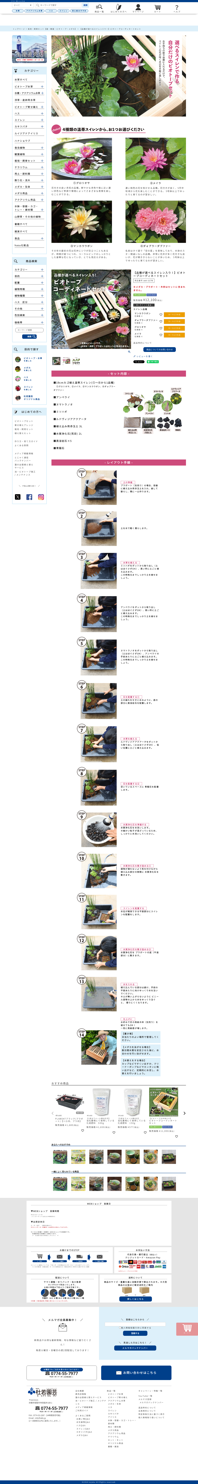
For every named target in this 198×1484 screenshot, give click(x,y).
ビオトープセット (24, 421)
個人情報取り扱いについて (151, 1417)
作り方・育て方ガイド (26, 441)
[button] (52, 1113)
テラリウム (21, 167)
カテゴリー (21, 269)
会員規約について (147, 1411)
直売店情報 (80, 1394)
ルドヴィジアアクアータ (71, 419)
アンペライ (63, 397)
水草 (18, 11)
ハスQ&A (81, 1425)
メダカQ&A (82, 1435)
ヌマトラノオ (64, 404)
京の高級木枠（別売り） (143, 1022)
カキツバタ (21, 126)
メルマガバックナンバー (152, 1402)
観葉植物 (20, 154)
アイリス (112, 1417)
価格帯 (18, 322)
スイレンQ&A (83, 1428)
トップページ (19, 29)
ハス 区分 (21, 302)
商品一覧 (111, 1391)
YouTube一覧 (145, 1396)
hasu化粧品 (22, 245)
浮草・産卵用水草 (25, 100)
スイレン (63, 11)
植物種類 (20, 295)
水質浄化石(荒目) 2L (69, 433)
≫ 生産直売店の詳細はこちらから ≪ (45, 1235)
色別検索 (20, 315)
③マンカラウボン (91, 386)
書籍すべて (21, 224)
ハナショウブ (22, 140)
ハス (51, 11)
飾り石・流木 (22, 180)
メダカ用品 (21, 193)
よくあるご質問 (83, 1415)
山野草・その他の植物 (28, 216)
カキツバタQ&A (84, 1432)
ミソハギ (61, 411)
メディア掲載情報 (24, 453)
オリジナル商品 (115, 1443)
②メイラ (76, 386)
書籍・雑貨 (113, 1446)
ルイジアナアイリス (26, 133)
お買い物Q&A (83, 1419)
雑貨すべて (21, 231)
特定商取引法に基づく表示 (151, 1414)
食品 (17, 238)
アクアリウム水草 (34, 11)
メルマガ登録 (145, 1399)
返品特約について (142, 343)
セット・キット (115, 1440)
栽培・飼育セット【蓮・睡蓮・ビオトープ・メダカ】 (52, 29)
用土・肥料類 (22, 173)
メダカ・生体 (22, 186)
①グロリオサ (63, 386)
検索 (85, 5)
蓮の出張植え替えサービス (88, 1397)
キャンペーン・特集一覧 (150, 1391)
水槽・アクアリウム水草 (27, 93)
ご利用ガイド (82, 1410)
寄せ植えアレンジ (24, 425)
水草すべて (21, 79)
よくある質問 (22, 445)
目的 (17, 276)
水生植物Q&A (83, 1422)
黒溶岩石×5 (64, 441)
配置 (17, 282)
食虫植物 (20, 147)
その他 (18, 308)
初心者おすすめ (79, 11)
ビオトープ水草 (24, 86)
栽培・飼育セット (25, 160)
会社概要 (79, 1391)
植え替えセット (23, 433)
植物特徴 (20, 289)
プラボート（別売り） (132, 485)
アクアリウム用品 (25, 199)
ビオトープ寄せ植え (26, 107)
